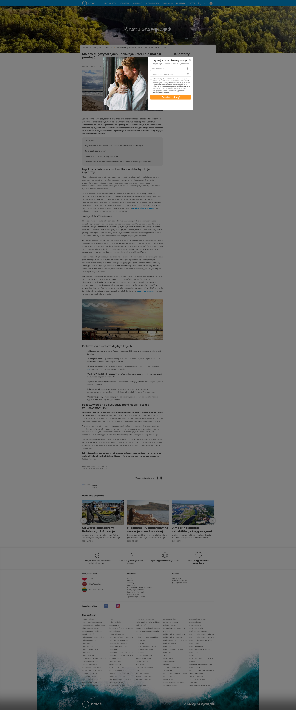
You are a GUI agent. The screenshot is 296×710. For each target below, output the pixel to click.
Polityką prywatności (160, 91)
